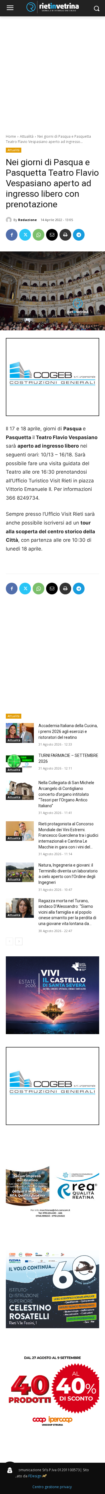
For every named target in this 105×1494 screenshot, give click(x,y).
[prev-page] (9, 941)
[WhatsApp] (38, 235)
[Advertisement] (52, 72)
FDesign (34, 1476)
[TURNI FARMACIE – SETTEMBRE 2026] (20, 762)
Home (11, 136)
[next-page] (18, 941)
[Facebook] (12, 235)
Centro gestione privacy (52, 1486)
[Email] (52, 235)
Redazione (27, 220)
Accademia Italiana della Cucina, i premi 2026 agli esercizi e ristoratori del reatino (68, 731)
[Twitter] (25, 235)
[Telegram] (79, 235)
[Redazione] (9, 220)
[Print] (65, 235)
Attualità (27, 136)
